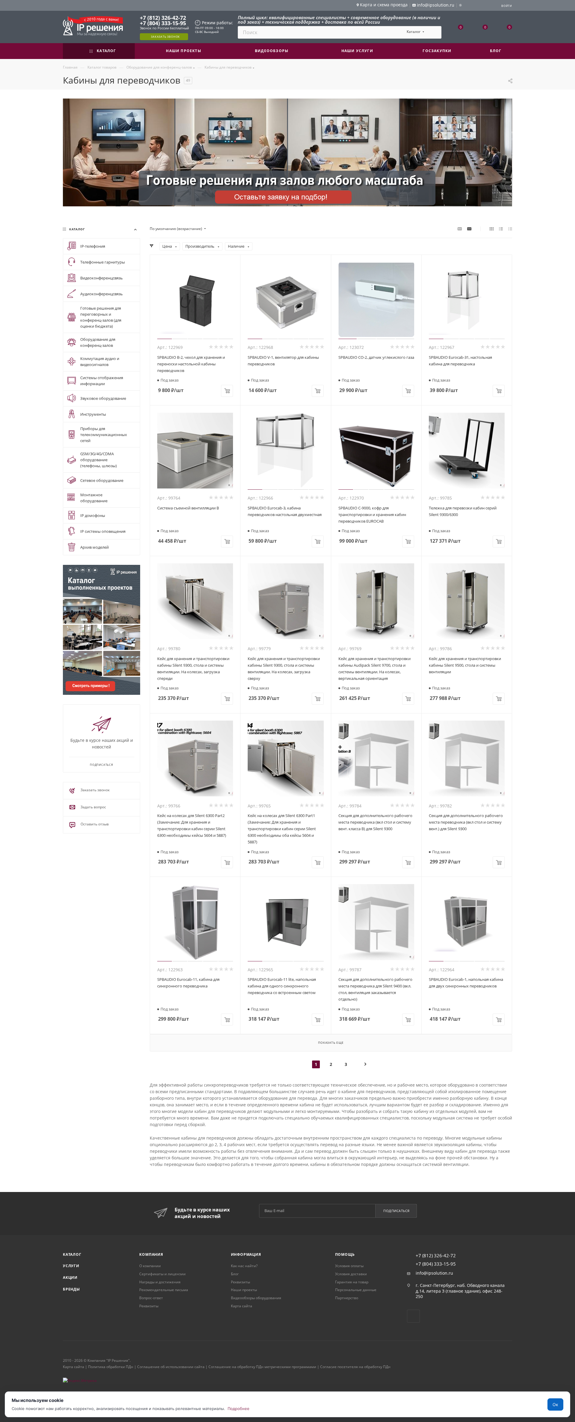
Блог (235, 1273)
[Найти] (434, 32)
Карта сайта (241, 1305)
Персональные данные (355, 1289)
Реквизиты (148, 1305)
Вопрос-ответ (151, 1297)
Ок (555, 1404)
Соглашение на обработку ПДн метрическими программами (262, 1366)
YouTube (413, 1316)
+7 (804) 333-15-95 (163, 23)
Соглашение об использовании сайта (171, 1366)
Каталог (72, 1254)
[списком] (501, 228)
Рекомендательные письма (163, 1289)
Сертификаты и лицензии (162, 1273)
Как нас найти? (244, 1265)
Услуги (71, 1265)
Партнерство (346, 1297)
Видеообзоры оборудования (256, 1297)
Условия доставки (351, 1273)
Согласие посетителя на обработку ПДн (355, 1366)
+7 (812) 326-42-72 (163, 17)
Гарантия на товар (351, 1282)
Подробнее (238, 1408)
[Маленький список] (460, 228)
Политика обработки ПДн (110, 1366)
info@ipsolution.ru (434, 1273)
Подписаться (396, 1210)
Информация (246, 1254)
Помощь (345, 1254)
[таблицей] (510, 228)
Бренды (71, 1289)
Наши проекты (244, 1289)
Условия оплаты (349, 1265)
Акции (70, 1277)
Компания (151, 1254)
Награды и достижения (160, 1282)
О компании (150, 1265)
